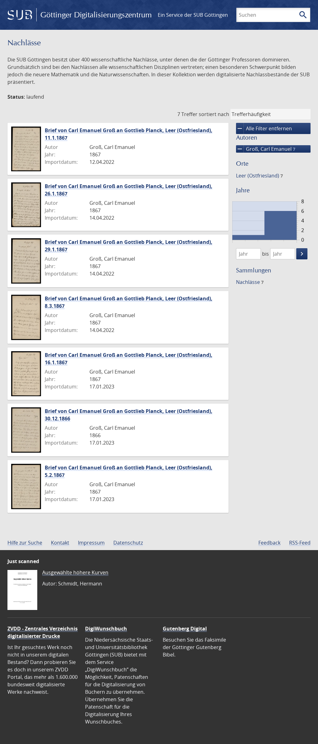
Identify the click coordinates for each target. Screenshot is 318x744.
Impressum (91, 542)
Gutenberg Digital (185, 628)
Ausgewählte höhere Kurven (75, 572)
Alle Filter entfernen (264, 128)
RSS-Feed (300, 542)
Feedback (269, 542)
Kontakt (60, 542)
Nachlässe (250, 282)
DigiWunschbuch (106, 628)
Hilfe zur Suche (24, 542)
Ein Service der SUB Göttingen (193, 14)
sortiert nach (214, 114)
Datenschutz (128, 542)
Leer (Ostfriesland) (259, 175)
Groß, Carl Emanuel (265, 149)
